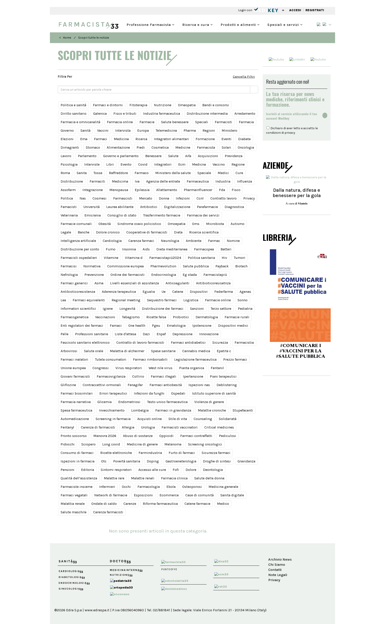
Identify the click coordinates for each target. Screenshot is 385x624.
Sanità (85, 130)
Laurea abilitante (119, 207)
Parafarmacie (207, 207)
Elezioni (67, 139)
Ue (164, 291)
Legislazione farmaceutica (195, 359)
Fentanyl (67, 427)
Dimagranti (70, 147)
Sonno (243, 300)
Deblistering (227, 385)
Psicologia (69, 164)
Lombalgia (140, 410)
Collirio (138, 376)
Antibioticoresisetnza (213, 283)
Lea (63, 300)
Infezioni (183, 198)
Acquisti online (149, 419)
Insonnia (129, 249)
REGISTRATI (314, 10)
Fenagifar (135, 385)
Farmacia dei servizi (203, 215)
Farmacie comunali (76, 224)
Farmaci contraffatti (196, 436)
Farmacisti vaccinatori (180, 427)
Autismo (237, 224)
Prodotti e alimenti (239, 24)
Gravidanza (246, 461)
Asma (98, 283)
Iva (137, 181)
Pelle (64, 334)
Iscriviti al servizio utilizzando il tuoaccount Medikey (291, 116)
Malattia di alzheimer (127, 351)
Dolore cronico (108, 232)
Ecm (181, 164)
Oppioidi (166, 436)
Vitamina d (134, 258)
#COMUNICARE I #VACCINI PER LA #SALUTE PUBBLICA (297, 351)
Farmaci (100, 139)
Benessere (153, 156)
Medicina (121, 139)
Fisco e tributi (124, 113)
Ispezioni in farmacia (77, 461)
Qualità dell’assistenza (79, 478)
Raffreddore (118, 173)
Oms (195, 224)
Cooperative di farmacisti (146, 232)
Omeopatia (187, 105)
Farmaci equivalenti (89, 300)
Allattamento (166, 190)
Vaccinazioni (105, 317)
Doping (153, 461)
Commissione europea (125, 266)
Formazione (205, 139)
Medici (223, 173)
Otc (103, 461)
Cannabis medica (196, 351)
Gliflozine (68, 385)
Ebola (171, 487)
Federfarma (223, 291)
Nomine (233, 241)
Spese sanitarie (163, 351)
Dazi (146, 334)
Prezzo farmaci (235, 359)
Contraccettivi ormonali (102, 385)
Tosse (97, 173)
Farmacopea (204, 249)
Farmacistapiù (215, 274)
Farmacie (146, 122)
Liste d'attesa (125, 334)
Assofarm (68, 190)
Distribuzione (72, 181)
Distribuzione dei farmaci (162, 308)
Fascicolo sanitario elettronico (85, 342)
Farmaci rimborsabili (150, 359)
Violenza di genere (209, 402)
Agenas (245, 291)
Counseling (203, 419)
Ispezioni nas (199, 385)
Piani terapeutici (223, 376)
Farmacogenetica (74, 317)
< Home (65, 38)
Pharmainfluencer (198, 190)
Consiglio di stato (121, 215)
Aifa (188, 156)
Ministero (229, 130)
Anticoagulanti (177, 283)
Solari (226, 147)
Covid (142, 164)
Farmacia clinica (174, 478)
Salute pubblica (196, 266)
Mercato (145, 198)
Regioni (209, 130)
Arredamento (244, 113)
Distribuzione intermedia (207, 113)
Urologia (148, 427)
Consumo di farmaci (77, 453)
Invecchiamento (112, 410)
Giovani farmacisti (75, 376)
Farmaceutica (198, 181)
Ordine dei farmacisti (128, 274)
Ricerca (141, 139)
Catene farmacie (197, 503)
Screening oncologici (205, 444)
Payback (222, 266)
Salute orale (93, 351)
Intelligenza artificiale (78, 241)
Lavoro (66, 156)
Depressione (182, 334)
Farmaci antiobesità (165, 385)
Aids (146, 249)
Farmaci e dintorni (108, 105)
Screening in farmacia (113, 419)
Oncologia (246, 147)
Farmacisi (69, 266)
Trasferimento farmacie (161, 215)
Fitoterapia (138, 105)
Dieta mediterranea (171, 249)
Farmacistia (244, 342)
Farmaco (142, 173)
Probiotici (181, 317)
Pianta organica (191, 368)
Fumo (110, 249)
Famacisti (69, 207)
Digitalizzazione (177, 207)
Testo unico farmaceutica (167, 402)
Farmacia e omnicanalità (80, 122)
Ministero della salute (173, 173)
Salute (173, 156)
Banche (83, 232)
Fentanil (217, 368)
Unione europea (73, 368)
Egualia (149, 291)
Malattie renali (142, 478)
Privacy (249, 198)
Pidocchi (68, 444)
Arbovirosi (69, 351)
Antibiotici (148, 207)
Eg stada (190, 274)
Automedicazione (75, 419)
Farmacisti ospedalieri (79, 258)
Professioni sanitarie (91, 334)
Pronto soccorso (74, 436)
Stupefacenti (243, 410)
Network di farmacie (110, 495)
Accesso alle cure (152, 470)
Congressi (100, 368)
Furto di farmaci (182, 453)
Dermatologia (207, 317)
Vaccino (219, 164)
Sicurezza (220, 342)
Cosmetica (160, 147)
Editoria (87, 470)
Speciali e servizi (283, 24)
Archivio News (280, 559)
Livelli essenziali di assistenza (134, 283)
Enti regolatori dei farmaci (82, 325)
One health (136, 325)
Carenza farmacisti (108, 512)
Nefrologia (69, 274)
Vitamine (111, 258)
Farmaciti (97, 181)
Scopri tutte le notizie (93, 38)
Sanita (82, 173)
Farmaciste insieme (76, 487)
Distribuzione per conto (80, 249)
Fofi (176, 470)
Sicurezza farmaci (216, 453)
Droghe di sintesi (217, 461)
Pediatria (245, 308)
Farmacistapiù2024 (165, 258)
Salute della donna (209, 478)
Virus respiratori (128, 368)
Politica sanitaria (201, 258)
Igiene (108, 308)
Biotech (241, 266)
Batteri (226, 249)
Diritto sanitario (73, 113)
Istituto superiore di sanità (214, 393)
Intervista (123, 130)
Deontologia (213, 470)
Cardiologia (112, 241)
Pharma (190, 130)
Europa (143, 130)
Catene (177, 291)
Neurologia (170, 241)
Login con (245, 10)
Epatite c (224, 351)
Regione (238, 164)
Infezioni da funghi (149, 393)
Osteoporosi (192, 487)
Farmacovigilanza (111, 376)
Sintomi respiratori (116, 470)
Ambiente (193, 241)
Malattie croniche (212, 410)
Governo (67, 130)
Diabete (244, 139)
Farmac (214, 241)
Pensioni (67, 470)
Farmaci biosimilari (77, 393)
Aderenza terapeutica (119, 291)
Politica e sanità (73, 105)
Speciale (204, 173)
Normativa (91, 266)
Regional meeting (126, 300)
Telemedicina (166, 130)
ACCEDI (295, 10)
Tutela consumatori (110, 359)
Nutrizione (162, 105)
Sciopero (88, 444)
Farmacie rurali (237, 317)
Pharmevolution (163, 266)
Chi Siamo (276, 564)
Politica (67, 198)
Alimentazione (118, 147)
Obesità (104, 224)
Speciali (201, 122)
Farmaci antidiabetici (188, 342)
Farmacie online (218, 300)
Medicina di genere (142, 444)
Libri (110, 164)
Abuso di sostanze (138, 436)
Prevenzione (94, 274)
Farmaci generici (74, 283)
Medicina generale (223, 487)
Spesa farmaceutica (76, 410)
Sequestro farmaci (162, 300)
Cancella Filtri (244, 77)
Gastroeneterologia (181, 461)
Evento (126, 164)
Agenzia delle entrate (163, 181)
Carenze (129, 503)
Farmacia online (120, 122)
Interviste (92, 164)
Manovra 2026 (104, 436)
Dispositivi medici (233, 325)
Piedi (141, 147)
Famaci (116, 325)
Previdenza (233, 156)
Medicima (120, 181)
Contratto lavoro (223, 198)
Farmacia (246, 122)
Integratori (163, 164)
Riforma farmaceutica (160, 503)
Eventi (226, 139)
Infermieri (107, 487)
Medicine (182, 147)
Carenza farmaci (141, 241)
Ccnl (200, 198)
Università (91, 207)
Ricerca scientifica (204, 232)
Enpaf (161, 334)
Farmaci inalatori (74, 359)
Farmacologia (148, 487)
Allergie (128, 427)
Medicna (199, 164)
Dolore (191, 470)
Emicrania (92, 215)
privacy (290, 133)
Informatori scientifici (78, 308)
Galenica (100, 113)
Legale (66, 232)
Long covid (111, 444)
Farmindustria (150, 453)
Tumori (239, 258)
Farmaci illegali (163, 376)
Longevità (127, 308)
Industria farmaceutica (161, 113)
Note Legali (277, 575)
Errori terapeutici (113, 393)
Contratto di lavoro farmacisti (140, 342)
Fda (222, 190)
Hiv (224, 258)
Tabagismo (131, 317)
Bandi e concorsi (215, 105)
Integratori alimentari (171, 139)
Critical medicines (219, 427)
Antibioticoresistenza (78, 291)
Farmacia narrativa (76, 402)
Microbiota (215, 224)
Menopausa (118, 190)
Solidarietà (227, 419)
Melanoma (172, 444)
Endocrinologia (163, 274)
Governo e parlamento (121, 156)
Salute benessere (174, 122)
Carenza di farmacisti (98, 427)
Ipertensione (193, 376)
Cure (239, 173)
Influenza (244, 181)
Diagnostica (234, 207)
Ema (83, 139)
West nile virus (160, 368)
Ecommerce (169, 495)
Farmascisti (122, 198)
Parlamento (87, 156)
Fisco (236, 190)
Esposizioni (143, 495)
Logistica (190, 300)
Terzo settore (221, 308)
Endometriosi (129, 402)
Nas (83, 198)
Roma (65, 173)
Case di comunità (199, 495)
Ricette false (156, 317)
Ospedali (178, 393)
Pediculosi (227, 436)
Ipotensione (201, 325)
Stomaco (93, 147)
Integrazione (92, 190)
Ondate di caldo (104, 503)
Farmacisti (223, 122)
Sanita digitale (232, 495)
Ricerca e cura (196, 24)
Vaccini (103, 130)
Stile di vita (177, 419)
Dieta (178, 232)
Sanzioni (197, 308)
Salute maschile (73, 512)
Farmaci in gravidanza (173, 410)
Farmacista (206, 147)
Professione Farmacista (149, 24)
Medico (223, 503)
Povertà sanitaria (126, 461)
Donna (164, 198)
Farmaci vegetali (74, 495)
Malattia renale (73, 503)
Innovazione (209, 334)
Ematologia (176, 325)
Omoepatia (176, 224)
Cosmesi (99, 198)
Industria (222, 181)
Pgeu (156, 325)
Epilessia (142, 190)
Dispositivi (199, 291)
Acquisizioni (208, 156)
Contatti (275, 570)
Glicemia (104, 402)
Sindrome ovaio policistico (139, 224)
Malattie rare (114, 478)
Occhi (126, 487)
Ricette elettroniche (116, 453)
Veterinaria (69, 215)
